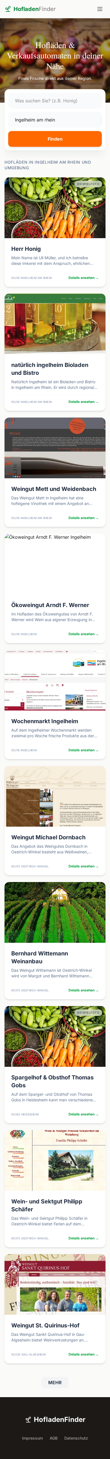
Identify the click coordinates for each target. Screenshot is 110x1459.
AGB (54, 1438)
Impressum (32, 1438)
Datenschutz (76, 1438)
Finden (55, 139)
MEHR (55, 1382)
